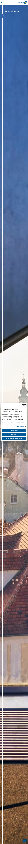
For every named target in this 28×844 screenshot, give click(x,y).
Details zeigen (20, 426)
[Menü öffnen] (1, 2)
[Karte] (3, 2)
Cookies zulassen (14, 430)
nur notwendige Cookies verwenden (14, 438)
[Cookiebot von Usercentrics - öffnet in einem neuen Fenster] (21, 405)
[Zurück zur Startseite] (22, 2)
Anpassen (13, 434)
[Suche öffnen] (5, 2)
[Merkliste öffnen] (4, 2)
